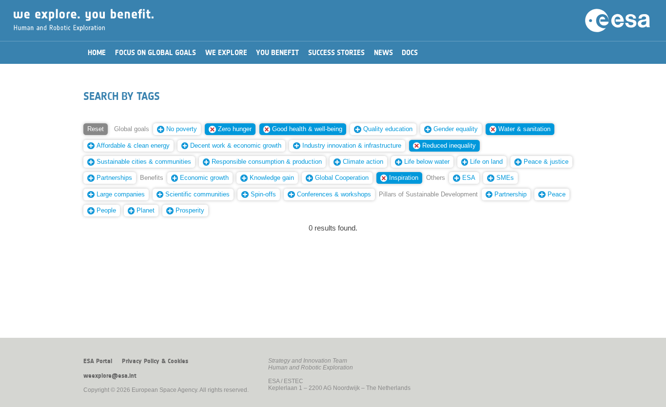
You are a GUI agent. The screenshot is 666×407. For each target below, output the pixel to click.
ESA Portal (97, 361)
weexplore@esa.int (110, 376)
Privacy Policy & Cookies (155, 361)
